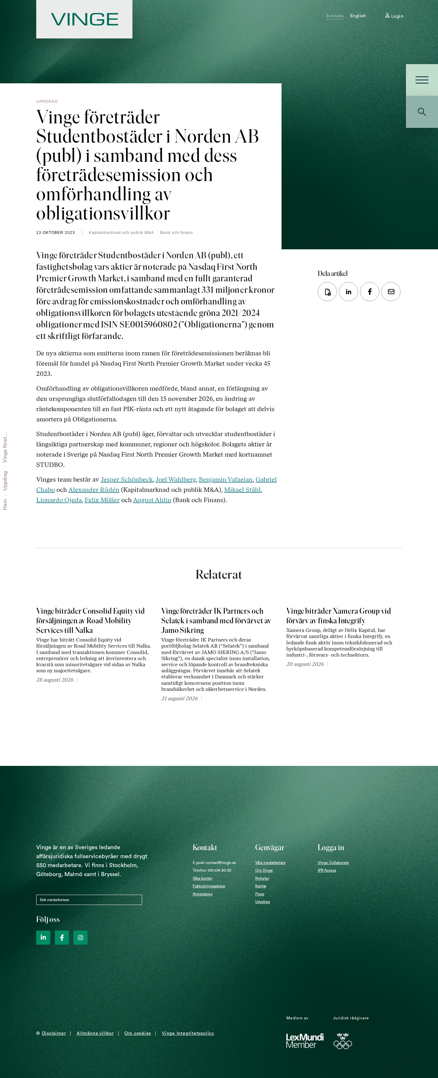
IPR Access (327, 870)
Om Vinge (264, 870)
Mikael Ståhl (242, 489)
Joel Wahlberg (176, 479)
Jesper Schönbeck (127, 479)
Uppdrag (5, 481)
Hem (5, 504)
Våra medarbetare (270, 863)
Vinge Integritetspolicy (188, 1033)
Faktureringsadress (209, 886)
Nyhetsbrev (203, 894)
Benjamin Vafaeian (226, 479)
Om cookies (137, 1033)
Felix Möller (102, 500)
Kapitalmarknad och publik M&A (121, 232)
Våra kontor (202, 878)
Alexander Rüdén (93, 489)
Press (259, 894)
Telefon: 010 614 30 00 (212, 870)
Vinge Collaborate (333, 863)
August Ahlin (152, 500)
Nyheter (262, 878)
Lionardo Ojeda (59, 500)
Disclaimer (54, 1033)
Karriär (260, 886)
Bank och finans (176, 232)
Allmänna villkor (95, 1033)
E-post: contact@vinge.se (214, 863)
